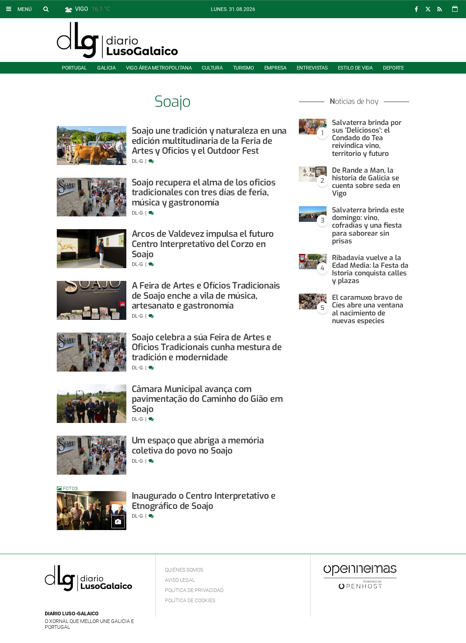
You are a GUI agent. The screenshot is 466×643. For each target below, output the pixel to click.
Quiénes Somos (184, 570)
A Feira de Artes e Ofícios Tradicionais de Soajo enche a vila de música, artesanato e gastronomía (206, 295)
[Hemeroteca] (455, 8)
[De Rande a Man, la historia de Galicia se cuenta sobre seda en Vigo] (313, 174)
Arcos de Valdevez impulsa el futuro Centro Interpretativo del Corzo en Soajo (203, 244)
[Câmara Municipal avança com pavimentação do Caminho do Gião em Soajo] (91, 403)
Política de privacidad (194, 590)
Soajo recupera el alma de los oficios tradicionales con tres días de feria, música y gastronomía (204, 192)
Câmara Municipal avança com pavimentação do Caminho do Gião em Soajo (207, 399)
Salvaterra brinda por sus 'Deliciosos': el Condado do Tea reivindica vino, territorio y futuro (367, 138)
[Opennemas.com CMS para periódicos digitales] (360, 577)
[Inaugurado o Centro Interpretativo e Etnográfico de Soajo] (91, 510)
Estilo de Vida (355, 68)
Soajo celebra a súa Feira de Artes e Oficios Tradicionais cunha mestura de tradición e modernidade (207, 347)
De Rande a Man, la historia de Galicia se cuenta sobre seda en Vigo (366, 182)
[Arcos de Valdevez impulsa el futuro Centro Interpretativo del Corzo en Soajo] (91, 248)
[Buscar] (46, 8)
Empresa (275, 68)
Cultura (212, 68)
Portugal (74, 68)
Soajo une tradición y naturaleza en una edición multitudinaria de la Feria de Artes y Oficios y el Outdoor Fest (209, 141)
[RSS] (439, 9)
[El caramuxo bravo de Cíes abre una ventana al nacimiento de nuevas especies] (313, 301)
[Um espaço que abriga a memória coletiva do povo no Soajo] (91, 455)
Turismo (243, 68)
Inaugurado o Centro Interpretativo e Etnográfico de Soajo (204, 501)
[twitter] (428, 9)
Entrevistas (312, 68)
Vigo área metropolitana (158, 68)
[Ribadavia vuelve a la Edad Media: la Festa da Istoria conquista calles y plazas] (313, 262)
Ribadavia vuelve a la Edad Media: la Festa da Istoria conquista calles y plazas (370, 269)
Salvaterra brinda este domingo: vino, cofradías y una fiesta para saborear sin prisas (368, 225)
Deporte (393, 68)
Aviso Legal (180, 580)
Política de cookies (190, 600)
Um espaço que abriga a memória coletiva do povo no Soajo (198, 445)
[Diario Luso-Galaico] (117, 40)
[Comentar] (151, 161)
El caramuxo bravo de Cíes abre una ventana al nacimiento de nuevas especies (367, 309)
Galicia (106, 68)
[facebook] (416, 9)
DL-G (138, 161)
